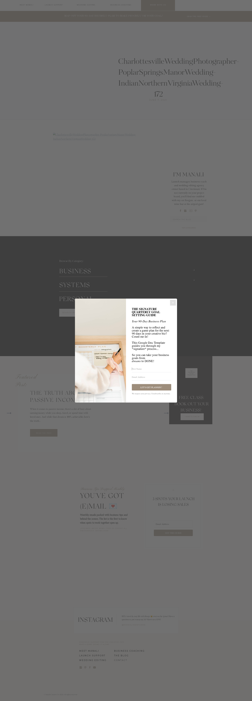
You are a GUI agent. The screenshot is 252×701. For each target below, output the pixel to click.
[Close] (173, 303)
